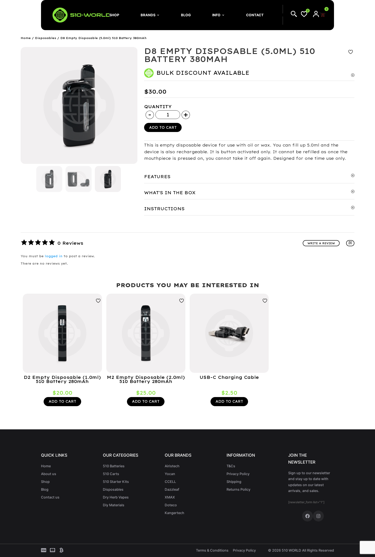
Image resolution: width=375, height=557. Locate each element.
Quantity (158, 106)
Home (26, 38)
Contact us (50, 497)
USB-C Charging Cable (229, 377)
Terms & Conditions (212, 550)
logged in (53, 256)
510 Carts (111, 474)
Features (157, 176)
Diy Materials (113, 505)
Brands (148, 14)
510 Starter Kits (116, 481)
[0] (304, 16)
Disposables (45, 38)
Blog (186, 14)
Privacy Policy (238, 474)
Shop (114, 14)
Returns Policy (238, 489)
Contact (255, 14)
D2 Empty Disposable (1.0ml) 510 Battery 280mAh (62, 379)
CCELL (170, 481)
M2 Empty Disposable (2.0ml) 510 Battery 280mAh (146, 379)
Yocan (170, 474)
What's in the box (170, 192)
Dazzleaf (172, 489)
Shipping (234, 481)
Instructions (164, 208)
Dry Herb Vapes (116, 497)
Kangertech (174, 513)
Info (216, 14)
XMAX (170, 497)
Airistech (172, 466)
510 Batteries (114, 466)
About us (48, 474)
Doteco (171, 505)
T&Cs (231, 466)
